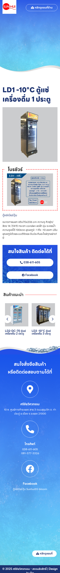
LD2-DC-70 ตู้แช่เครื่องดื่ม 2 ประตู (15, 332)
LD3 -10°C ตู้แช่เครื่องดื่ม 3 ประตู (41, 332)
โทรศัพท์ (30, 444)
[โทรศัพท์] (30, 429)
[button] (53, 319)
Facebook (30, 483)
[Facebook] (30, 468)
